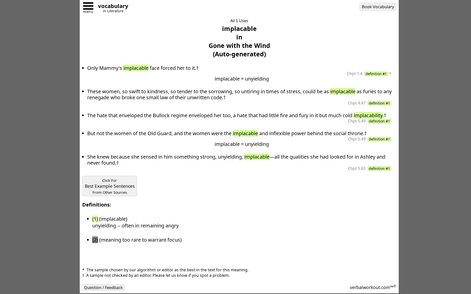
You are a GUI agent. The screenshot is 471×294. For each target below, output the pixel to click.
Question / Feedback (103, 287)
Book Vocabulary (378, 6)
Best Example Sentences (110, 186)
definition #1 (376, 74)
